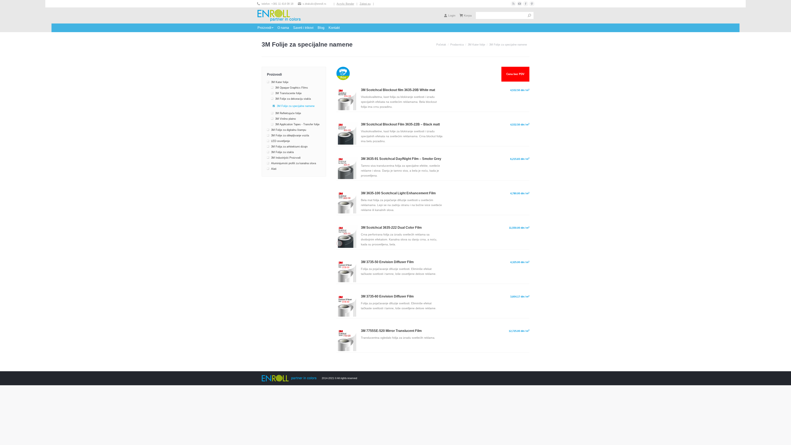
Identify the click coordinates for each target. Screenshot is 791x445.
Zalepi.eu (365, 3)
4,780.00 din (519, 193)
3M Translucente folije (288, 93)
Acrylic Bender (345, 3)
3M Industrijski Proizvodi (286, 157)
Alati (273, 168)
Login (451, 15)
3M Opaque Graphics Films (291, 87)
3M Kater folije (279, 82)
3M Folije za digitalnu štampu (288, 129)
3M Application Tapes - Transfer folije (297, 124)
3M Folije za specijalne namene (296, 106)
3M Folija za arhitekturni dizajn (289, 146)
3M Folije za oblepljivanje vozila (290, 135)
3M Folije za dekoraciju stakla (293, 98)
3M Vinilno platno (285, 118)
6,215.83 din (519, 158)
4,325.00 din (519, 262)
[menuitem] (267, 28)
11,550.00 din (519, 228)
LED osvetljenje (280, 141)
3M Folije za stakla (282, 152)
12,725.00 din (519, 331)
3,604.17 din (519, 296)
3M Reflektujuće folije (288, 113)
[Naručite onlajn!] (347, 109)
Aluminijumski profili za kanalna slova (293, 163)
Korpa (468, 15)
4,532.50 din (519, 90)
